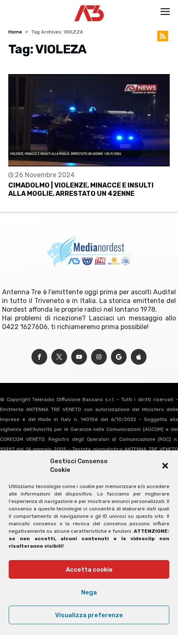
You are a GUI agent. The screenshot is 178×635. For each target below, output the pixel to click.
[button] (165, 466)
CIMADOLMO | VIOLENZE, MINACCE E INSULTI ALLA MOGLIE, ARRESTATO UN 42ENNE (81, 189)
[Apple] (139, 357)
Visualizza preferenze (89, 615)
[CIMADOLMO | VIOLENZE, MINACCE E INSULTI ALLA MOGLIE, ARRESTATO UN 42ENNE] (88, 120)
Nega (89, 592)
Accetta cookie (89, 569)
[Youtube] (79, 357)
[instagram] (99, 357)
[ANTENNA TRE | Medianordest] (89, 5)
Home (15, 32)
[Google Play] (119, 357)
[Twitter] (59, 357)
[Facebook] (39, 357)
